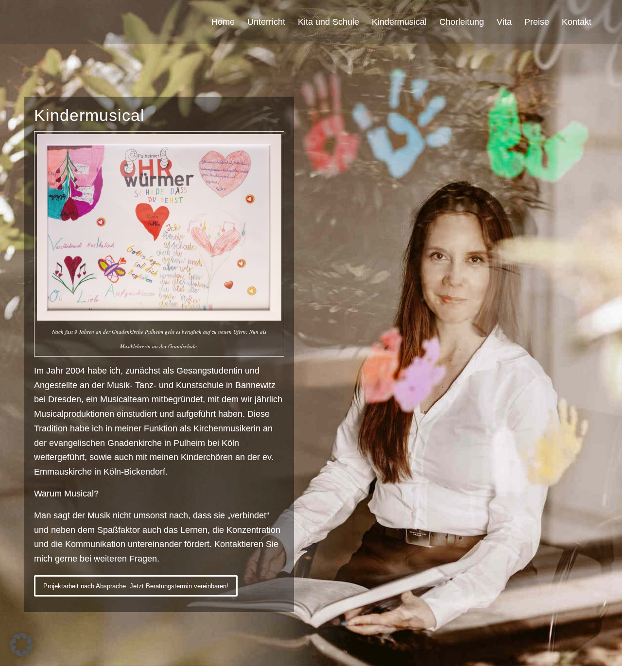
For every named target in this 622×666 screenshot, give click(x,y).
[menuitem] (223, 22)
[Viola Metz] (48, 22)
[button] (21, 644)
